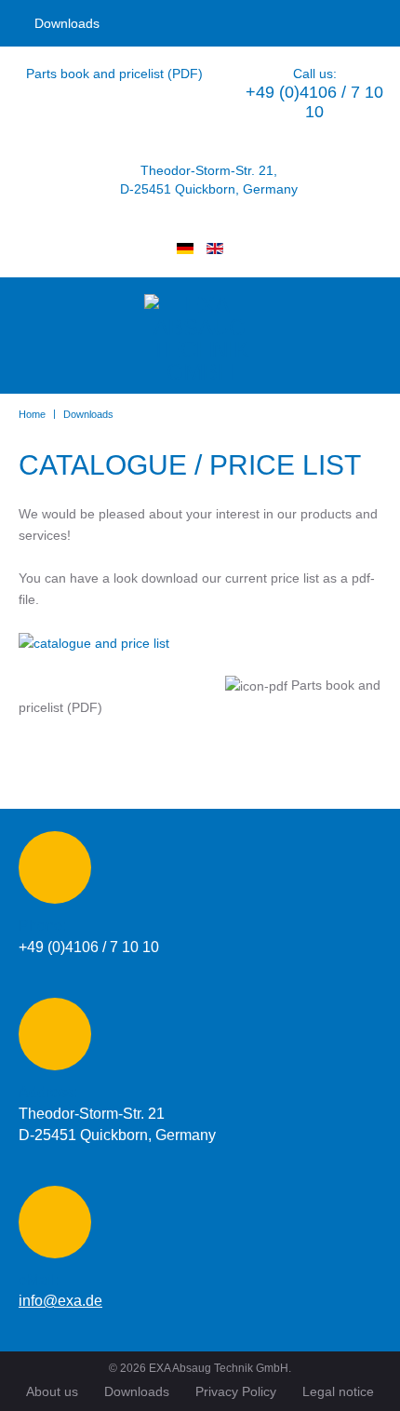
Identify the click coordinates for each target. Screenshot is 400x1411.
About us (52, 1391)
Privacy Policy (235, 1391)
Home (32, 414)
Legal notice (338, 1391)
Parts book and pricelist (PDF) (114, 73)
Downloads (67, 23)
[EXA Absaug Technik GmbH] (200, 338)
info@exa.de (60, 1301)
